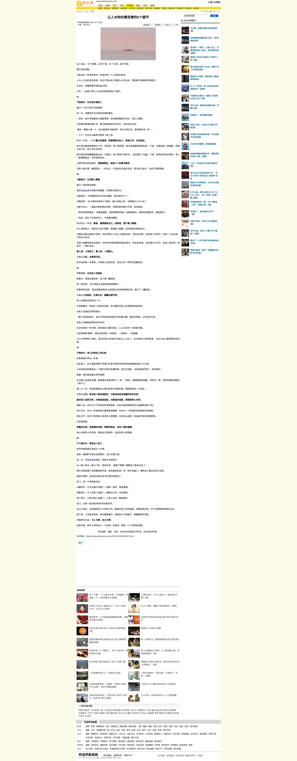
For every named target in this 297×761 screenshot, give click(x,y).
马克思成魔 (116, 710)
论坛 (145, 6)
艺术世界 (176, 734)
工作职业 (149, 734)
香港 (93, 460)
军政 (93, 726)
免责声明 (180, 756)
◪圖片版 (212, 11)
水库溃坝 (125, 710)
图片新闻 (193, 726)
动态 (118, 730)
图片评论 (167, 730)
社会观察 (123, 8)
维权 (166, 726)
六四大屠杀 (151, 710)
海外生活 (131, 734)
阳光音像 (177, 749)
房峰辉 (151, 713)
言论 (93, 730)
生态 (176, 726)
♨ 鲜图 (196, 8)
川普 (101, 710)
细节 (80, 543)
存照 (155, 730)
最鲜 (88, 745)
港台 (181, 726)
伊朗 (80, 710)
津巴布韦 (136, 713)
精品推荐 (149, 741)
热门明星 (113, 741)
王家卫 (81, 716)
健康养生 (95, 734)
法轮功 (166, 710)
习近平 (133, 710)
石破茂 (102, 713)
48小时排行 (190, 20)
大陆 (107, 726)
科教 (150, 726)
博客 (152, 6)
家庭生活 (113, 734)
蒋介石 (122, 713)
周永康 (176, 713)
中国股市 (82, 713)
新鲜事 (130, 6)
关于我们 (161, 756)
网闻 (145, 726)
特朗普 (173, 710)
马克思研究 (131, 749)
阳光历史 (141, 749)
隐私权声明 (190, 756)
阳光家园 (168, 749)
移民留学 (140, 8)
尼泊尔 (88, 716)
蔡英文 (162, 713)
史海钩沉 (104, 734)
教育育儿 (158, 734)
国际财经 (132, 726)
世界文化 (212, 734)
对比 (149, 730)
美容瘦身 (185, 734)
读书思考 (89, 738)
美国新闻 (100, 726)
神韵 (97, 710)
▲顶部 (199, 756)
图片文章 (135, 738)
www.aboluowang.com (106, 1)
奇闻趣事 (156, 8)
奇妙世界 (171, 8)
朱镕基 (86, 710)
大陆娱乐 (95, 741)
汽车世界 (132, 8)
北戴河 (129, 713)
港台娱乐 (122, 741)
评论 (115, 6)
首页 (100, 6)
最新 (100, 8)
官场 (155, 726)
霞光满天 (86, 25)
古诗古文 (194, 734)
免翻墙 (217, 2)
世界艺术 (107, 738)
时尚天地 (148, 8)
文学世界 (117, 738)
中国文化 (167, 734)
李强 (96, 713)
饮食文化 (107, 8)
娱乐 (138, 6)
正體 (211, 2)
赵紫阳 (169, 713)
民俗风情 (188, 8)
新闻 (108, 6)
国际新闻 (123, 726)
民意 (160, 730)
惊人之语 (111, 730)
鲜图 (190, 745)
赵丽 (110, 532)
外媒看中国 (101, 730)
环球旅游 (180, 8)
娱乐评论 (140, 741)
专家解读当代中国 (117, 749)
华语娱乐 (104, 741)
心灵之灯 (122, 734)
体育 (171, 726)
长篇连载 (126, 738)
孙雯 (107, 713)
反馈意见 (171, 756)
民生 (160, 726)
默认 (177, 25)
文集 (123, 730)
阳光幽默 (150, 749)
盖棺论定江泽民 (101, 749)
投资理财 (203, 734)
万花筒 (164, 8)
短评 (134, 730)
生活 (122, 6)
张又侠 (160, 710)
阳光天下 (159, 749)
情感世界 (115, 8)
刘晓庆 (84, 190)
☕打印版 (204, 11)
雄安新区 (114, 713)
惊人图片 (89, 749)
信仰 (186, 726)
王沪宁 (90, 713)
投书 (144, 730)
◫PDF (218, 11)
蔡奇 (157, 713)
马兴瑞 (107, 710)
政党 (128, 730)
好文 (139, 730)
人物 (139, 726)
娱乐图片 (158, 741)
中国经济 (141, 710)
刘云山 (144, 713)
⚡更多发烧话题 (85, 706)
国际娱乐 (131, 741)
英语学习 (98, 738)
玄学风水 (140, 734)
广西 (92, 710)
